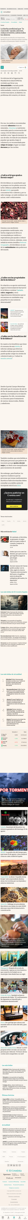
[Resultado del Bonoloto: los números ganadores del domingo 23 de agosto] (14, 817)
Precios (11, 1156)
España (8, 521)
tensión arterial (6, 358)
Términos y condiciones (14, 1196)
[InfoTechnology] (18, 1178)
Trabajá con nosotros (14, 1188)
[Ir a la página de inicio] (2, 12)
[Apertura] (6, 1175)
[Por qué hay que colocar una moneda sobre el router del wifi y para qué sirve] (14, 1013)
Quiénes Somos (8, 1184)
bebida (8, 190)
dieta (19, 485)
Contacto (4, 1181)
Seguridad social (12, 8)
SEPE (3, 1156)
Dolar (8, 1218)
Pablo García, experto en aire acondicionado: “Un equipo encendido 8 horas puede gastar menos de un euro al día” (13, 637)
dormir (24, 521)
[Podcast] (9, 1178)
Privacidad (14, 1199)
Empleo (23, 1151)
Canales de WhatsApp (13, 1181)
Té (13, 521)
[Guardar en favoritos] (2, 67)
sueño (3, 524)
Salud (20, 22)
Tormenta (3, 8)
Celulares (14, 1151)
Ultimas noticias (4, 15)
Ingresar (25, 1218)
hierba (18, 521)
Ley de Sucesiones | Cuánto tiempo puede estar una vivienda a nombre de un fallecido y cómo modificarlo (14, 644)
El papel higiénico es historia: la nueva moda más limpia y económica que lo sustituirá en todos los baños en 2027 (16, 702)
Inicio (14, 1218)
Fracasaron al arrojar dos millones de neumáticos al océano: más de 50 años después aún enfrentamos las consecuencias (16, 722)
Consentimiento (14, 1202)
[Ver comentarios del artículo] (19, 73)
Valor (25, 732)
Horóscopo (20, 1161)
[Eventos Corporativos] (15, 1174)
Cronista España (5, 22)
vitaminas (12, 128)
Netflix (4, 1151)
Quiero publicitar (16, 506)
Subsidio (7, 1161)
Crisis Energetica (21, 1156)
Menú (3, 1218)
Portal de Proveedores (18, 1184)
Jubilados (20, 8)
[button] (24, 1035)
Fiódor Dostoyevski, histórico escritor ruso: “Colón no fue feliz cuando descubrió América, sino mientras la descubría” (12, 614)
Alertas (19, 1218)
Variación (14, 732)
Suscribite (23, 1181)
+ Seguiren (22, 68)
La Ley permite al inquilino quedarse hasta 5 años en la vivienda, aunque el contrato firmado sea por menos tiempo (14, 622)
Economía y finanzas (16, 15)
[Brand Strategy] (23, 1174)
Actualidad (14, 22)
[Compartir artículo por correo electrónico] (15, 73)
